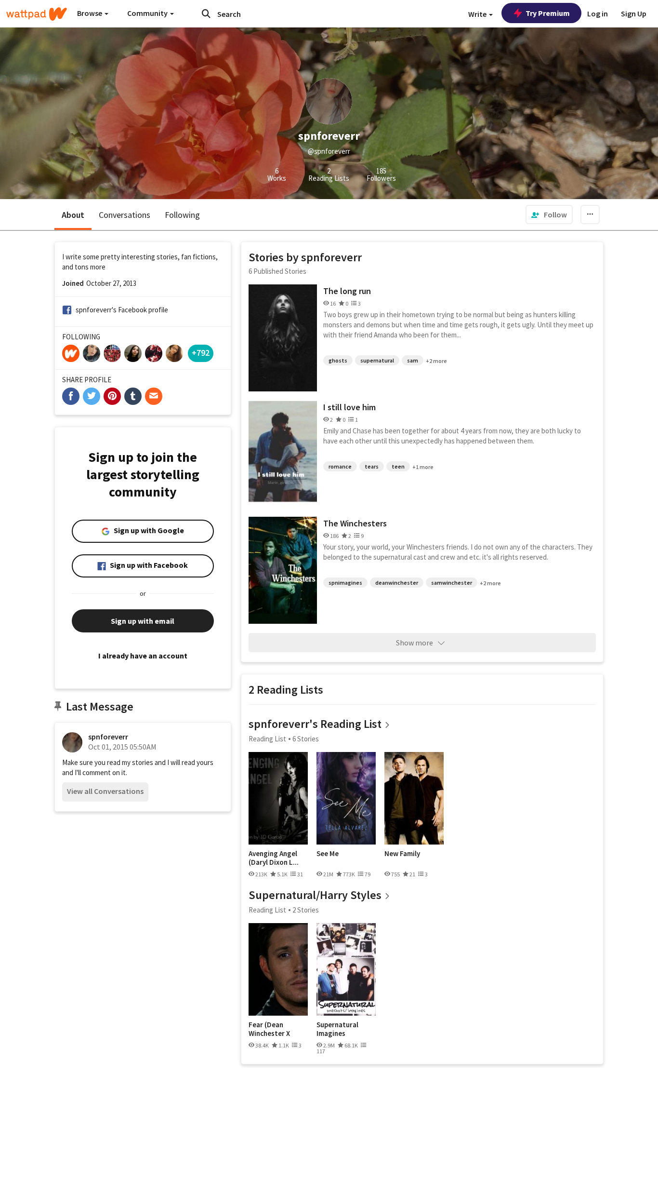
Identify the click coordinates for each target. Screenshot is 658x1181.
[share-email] (153, 396)
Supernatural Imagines (337, 1028)
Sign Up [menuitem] (633, 13)
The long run (347, 290)
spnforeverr (108, 736)
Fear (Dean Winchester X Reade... (269, 1028)
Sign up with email (142, 621)
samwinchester (451, 582)
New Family (402, 853)
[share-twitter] (91, 396)
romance (340, 466)
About (73, 214)
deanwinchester (396, 582)
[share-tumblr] (133, 396)
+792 (201, 352)
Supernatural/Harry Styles (315, 894)
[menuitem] (549, 214)
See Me (327, 853)
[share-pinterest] (112, 396)
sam (412, 360)
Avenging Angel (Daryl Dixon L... (274, 857)
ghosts (338, 360)
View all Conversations (105, 791)
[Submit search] (206, 13)
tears (372, 466)
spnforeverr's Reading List (315, 723)
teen (398, 466)
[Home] (36, 14)
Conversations (124, 214)
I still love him (349, 407)
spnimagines (345, 582)
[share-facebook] (70, 396)
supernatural (377, 360)
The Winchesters (355, 523)
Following (182, 214)
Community (148, 13)
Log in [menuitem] (597, 13)
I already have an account (142, 655)
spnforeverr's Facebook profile (122, 309)
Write (478, 14)
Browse (90, 13)
